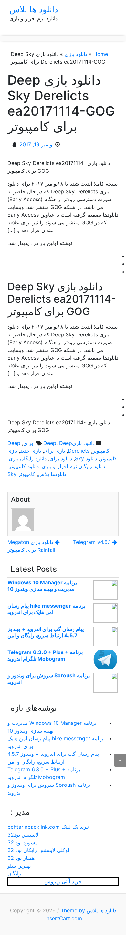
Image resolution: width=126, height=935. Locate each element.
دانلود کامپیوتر (24, 466)
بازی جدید (30, 450)
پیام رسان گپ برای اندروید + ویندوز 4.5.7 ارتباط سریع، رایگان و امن (45, 632)
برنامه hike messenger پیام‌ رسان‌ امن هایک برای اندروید (46, 608)
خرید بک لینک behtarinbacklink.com (48, 827)
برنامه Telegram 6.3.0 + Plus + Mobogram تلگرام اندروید (45, 655)
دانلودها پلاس (52, 474)
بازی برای (54, 450)
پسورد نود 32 (22, 842)
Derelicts (78, 450)
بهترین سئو (19, 865)
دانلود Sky (86, 458)
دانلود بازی (76, 54)
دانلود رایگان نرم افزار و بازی (73, 466)
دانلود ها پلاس (33, 9)
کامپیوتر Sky (21, 474)
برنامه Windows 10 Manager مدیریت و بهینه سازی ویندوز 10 (42, 585)
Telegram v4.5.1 (92, 542)
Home (100, 54)
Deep (49, 443)
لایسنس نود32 (22, 834)
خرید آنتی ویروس (63, 881)
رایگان (14, 873)
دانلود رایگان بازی (28, 458)
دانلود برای (60, 458)
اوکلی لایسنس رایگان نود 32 (38, 850)
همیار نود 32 (21, 858)
